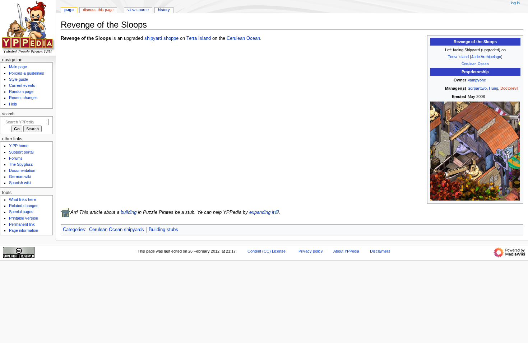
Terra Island (458, 57)
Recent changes (23, 97)
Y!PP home (18, 146)
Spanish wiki (20, 182)
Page (69, 10)
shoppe (171, 38)
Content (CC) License (266, 251)
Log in (515, 3)
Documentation (22, 170)
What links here (22, 199)
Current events (22, 85)
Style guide (18, 79)
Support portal (21, 152)
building (128, 212)
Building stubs (163, 229)
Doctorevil (509, 88)
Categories (74, 229)
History (164, 10)
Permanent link (22, 224)
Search (8, 114)
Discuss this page (98, 10)
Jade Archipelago (486, 57)
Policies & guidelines (26, 73)
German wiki (20, 176)
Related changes (23, 205)
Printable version (23, 218)
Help (13, 104)
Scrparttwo (477, 88)
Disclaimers (380, 251)
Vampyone (477, 80)
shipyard (153, 38)
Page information (23, 230)
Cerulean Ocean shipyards (116, 229)
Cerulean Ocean (475, 64)
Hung (493, 88)
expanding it (261, 212)
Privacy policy (310, 251)
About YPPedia (346, 251)
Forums (16, 158)
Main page (18, 67)
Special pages (21, 212)
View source (138, 10)
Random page (21, 91)
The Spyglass (21, 164)
